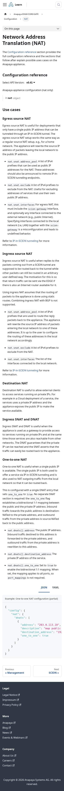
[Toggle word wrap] (52, 606)
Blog (5, 727)
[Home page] (5, 14)
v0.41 (29, 82)
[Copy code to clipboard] (57, 606)
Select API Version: (13, 82)
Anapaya (7, 722)
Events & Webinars (13, 737)
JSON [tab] (44, 587)
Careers (7, 760)
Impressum (9, 700)
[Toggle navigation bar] (4, 4)
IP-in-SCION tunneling (25, 241)
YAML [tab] (55, 587)
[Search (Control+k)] (59, 5)
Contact (7, 765)
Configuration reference (21, 52)
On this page (12, 28)
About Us (7, 755)
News (5, 732)
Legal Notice (9, 695)
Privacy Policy (10, 704)
